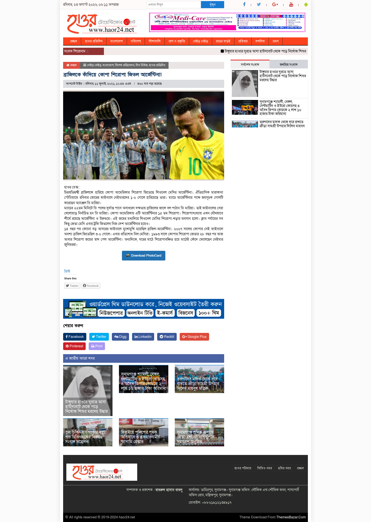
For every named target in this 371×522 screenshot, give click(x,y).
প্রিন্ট (67, 271)
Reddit (168, 336)
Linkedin (145, 336)
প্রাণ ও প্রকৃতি (177, 41)
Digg (122, 336)
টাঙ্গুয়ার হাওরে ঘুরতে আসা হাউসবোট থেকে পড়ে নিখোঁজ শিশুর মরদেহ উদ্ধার (265, 51)
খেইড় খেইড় (200, 41)
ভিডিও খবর (264, 468)
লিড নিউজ (142, 65)
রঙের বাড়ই (223, 41)
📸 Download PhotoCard (143, 255)
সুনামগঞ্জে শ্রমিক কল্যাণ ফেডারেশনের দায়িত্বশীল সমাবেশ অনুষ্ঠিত (195, 437)
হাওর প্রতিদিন (93, 41)
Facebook (76, 336)
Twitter (100, 336)
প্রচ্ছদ (73, 41)
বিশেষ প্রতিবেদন (124, 65)
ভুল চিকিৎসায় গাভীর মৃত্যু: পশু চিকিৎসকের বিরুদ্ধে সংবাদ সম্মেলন (86, 437)
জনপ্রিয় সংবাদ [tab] (289, 64)
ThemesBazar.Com (291, 517)
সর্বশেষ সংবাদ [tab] (250, 64)
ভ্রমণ (275, 41)
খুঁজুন (213, 4)
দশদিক (260, 41)
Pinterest (76, 346)
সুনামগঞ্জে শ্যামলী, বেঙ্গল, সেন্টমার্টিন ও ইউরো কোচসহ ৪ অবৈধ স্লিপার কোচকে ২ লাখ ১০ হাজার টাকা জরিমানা (143, 381)
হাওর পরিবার (242, 468)
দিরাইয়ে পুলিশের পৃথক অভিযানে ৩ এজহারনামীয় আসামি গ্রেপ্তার (140, 437)
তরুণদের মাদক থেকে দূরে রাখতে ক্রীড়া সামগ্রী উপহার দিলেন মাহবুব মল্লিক (198, 383)
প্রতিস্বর (243, 41)
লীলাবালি (155, 41)
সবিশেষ (136, 41)
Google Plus (197, 336)
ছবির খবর (284, 468)
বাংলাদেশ (116, 41)
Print (98, 346)
